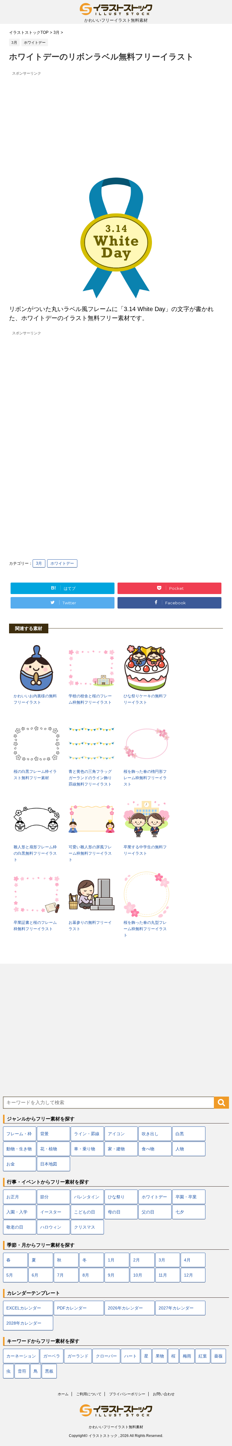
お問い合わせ (164, 1394)
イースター (50, 1212)
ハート (130, 1356)
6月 (35, 1275)
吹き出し (150, 1133)
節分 (44, 1196)
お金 (10, 1164)
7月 (60, 1275)
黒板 (49, 1371)
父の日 (148, 1212)
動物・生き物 (19, 1148)
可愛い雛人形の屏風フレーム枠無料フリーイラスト (90, 853)
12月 (188, 1275)
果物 (160, 1356)
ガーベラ (51, 1356)
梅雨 (187, 1356)
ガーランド (78, 1356)
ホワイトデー (62, 563)
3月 (39, 563)
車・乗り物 (84, 1148)
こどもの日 (84, 1212)
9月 (111, 1275)
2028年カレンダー (23, 1323)
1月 (111, 1260)
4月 (187, 1260)
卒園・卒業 (186, 1196)
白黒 (180, 1133)
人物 (180, 1148)
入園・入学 (16, 1212)
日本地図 (48, 1164)
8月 (85, 1275)
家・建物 (116, 1148)
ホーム (63, 1394)
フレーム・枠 (19, 1133)
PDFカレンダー (72, 1308)
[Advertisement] (116, 120)
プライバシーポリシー (127, 1394)
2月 (136, 1260)
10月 (137, 1275)
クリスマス (84, 1227)
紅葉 (202, 1356)
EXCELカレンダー (23, 1308)
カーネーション (21, 1356)
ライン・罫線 (86, 1133)
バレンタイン (86, 1196)
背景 (44, 1133)
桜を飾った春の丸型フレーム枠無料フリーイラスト (145, 928)
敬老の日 (14, 1227)
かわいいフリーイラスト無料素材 (116, 1427)
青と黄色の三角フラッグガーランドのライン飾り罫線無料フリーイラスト (90, 777)
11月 (163, 1275)
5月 (9, 1275)
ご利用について (89, 1394)
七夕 (180, 1212)
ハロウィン (50, 1227)
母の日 (114, 1212)
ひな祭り (116, 1196)
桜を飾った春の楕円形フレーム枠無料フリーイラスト (145, 777)
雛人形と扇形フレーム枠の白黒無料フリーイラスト (35, 853)
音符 (22, 1371)
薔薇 (218, 1356)
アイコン (116, 1133)
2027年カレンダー (176, 1308)
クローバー (106, 1356)
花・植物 (48, 1148)
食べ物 (148, 1148)
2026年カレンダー (125, 1308)
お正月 (12, 1196)
